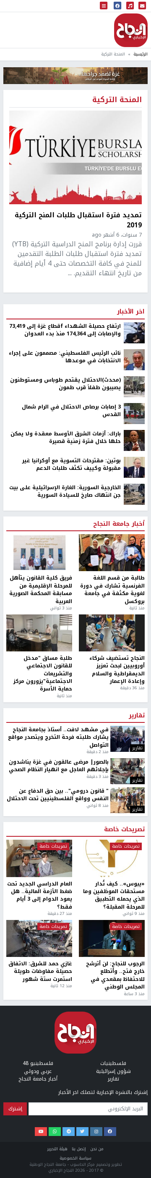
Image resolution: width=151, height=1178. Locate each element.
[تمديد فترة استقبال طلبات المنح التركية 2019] (75, 157)
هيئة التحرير (57, 1149)
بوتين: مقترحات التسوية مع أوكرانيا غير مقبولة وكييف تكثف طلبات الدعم (71, 464)
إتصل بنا (79, 1149)
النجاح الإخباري (131, 30)
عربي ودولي (38, 1071)
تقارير (137, 715)
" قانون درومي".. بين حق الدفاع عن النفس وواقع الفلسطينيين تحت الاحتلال (58, 795)
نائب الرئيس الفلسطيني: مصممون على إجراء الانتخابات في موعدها (65, 357)
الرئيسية (140, 54)
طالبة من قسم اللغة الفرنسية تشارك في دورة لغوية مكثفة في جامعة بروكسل (112, 589)
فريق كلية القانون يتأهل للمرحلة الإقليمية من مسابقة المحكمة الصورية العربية (40, 589)
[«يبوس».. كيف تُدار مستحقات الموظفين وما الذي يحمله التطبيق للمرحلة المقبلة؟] (112, 858)
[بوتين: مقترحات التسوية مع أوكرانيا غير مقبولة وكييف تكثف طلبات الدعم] (134, 467)
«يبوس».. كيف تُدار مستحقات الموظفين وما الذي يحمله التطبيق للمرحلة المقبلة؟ (114, 895)
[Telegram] (68, 1131)
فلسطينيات (113, 1063)
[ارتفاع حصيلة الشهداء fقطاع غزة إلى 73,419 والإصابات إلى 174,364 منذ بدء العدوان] (134, 332)
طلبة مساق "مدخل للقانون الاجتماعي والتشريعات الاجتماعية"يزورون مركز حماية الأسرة (42, 673)
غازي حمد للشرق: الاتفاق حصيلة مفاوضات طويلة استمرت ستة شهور (40, 971)
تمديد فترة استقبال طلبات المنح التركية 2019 (78, 219)
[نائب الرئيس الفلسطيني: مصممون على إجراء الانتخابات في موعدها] (134, 359)
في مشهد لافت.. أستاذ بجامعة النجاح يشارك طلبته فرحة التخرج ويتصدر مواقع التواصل (58, 737)
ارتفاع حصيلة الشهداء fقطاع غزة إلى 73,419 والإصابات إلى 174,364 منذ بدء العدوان (65, 330)
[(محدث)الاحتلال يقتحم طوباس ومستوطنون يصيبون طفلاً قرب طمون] (134, 386)
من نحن (97, 1149)
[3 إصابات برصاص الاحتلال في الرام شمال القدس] (134, 413)
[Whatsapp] (55, 1131)
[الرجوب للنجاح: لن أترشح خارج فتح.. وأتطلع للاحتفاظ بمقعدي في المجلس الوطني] (112, 938)
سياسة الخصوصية (75, 1158)
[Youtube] (41, 1131)
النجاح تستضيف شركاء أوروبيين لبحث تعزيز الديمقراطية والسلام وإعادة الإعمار (117, 669)
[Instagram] (96, 1131)
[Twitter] (82, 1131)
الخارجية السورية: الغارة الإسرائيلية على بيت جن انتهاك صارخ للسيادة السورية (65, 491)
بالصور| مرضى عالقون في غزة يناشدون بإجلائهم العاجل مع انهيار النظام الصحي (59, 766)
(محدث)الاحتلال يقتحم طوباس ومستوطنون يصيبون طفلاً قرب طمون (65, 384)
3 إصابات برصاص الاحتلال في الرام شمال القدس (71, 411)
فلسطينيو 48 (38, 1063)
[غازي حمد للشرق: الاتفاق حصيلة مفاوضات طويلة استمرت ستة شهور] (39, 938)
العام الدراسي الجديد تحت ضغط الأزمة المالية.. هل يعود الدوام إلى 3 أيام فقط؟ (39, 895)
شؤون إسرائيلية (113, 1071)
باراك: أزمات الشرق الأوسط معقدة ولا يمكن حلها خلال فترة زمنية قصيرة (65, 437)
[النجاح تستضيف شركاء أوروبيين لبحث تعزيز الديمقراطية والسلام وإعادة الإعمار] (112, 632)
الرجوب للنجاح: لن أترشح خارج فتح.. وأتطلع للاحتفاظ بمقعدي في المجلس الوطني (115, 975)
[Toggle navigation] (103, 6)
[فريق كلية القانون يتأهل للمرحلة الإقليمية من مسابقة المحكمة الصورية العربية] (39, 552)
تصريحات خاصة (124, 829)
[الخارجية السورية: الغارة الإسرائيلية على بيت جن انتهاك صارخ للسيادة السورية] (134, 494)
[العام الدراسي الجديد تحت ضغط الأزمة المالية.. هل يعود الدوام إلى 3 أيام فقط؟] (39, 858)
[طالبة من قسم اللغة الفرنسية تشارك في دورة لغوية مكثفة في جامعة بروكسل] (112, 552)
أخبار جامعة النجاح (119, 524)
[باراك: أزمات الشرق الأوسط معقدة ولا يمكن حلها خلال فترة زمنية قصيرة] (134, 440)
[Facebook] (110, 1131)
